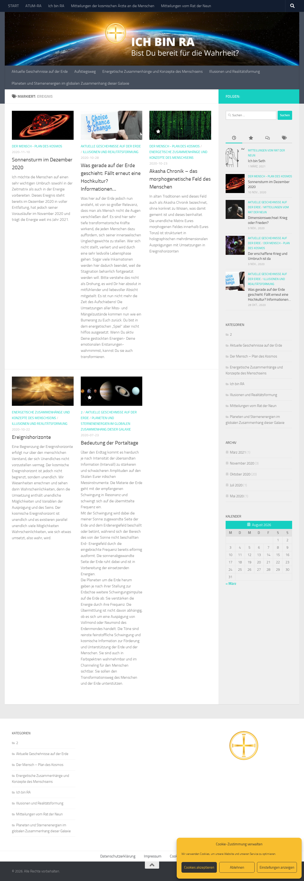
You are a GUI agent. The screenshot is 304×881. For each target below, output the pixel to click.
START (13, 6)
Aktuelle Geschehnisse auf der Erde (40, 71)
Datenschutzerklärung (117, 856)
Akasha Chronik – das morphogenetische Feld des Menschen (180, 179)
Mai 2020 (237, 496)
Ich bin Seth (256, 161)
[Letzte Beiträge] (234, 138)
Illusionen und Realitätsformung (234, 71)
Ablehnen (237, 867)
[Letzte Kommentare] (267, 138)
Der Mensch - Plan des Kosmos (37, 146)
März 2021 (238, 452)
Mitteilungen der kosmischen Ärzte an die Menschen (112, 6)
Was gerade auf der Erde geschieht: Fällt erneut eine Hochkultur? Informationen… (269, 294)
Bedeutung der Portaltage (109, 443)
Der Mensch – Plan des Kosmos (253, 356)
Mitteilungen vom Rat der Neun (186, 6)
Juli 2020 (236, 485)
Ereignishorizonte (31, 437)
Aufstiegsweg (85, 71)
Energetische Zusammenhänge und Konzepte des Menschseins (152, 71)
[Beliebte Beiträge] (250, 138)
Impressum (152, 856)
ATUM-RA (33, 6)
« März (231, 583)
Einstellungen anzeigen (277, 867)
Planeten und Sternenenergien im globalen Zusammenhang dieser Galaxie (70, 83)
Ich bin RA (56, 6)
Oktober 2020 (240, 474)
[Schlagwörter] (284, 138)
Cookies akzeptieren (199, 867)
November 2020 (242, 463)
